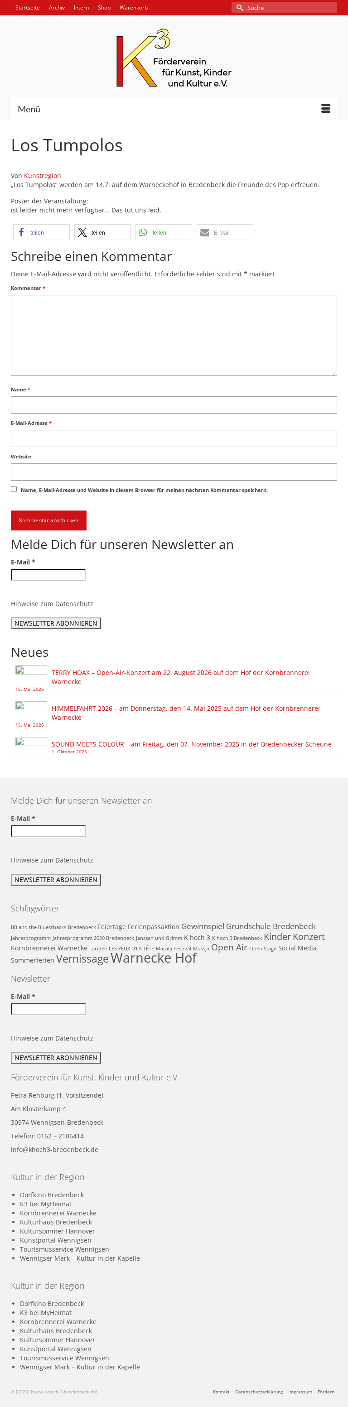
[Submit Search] (238, 7)
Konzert (309, 936)
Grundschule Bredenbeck (271, 926)
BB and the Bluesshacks (38, 927)
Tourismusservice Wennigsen (64, 1249)
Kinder (277, 936)
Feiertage (112, 926)
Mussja (201, 948)
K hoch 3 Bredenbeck (237, 938)
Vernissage (82, 959)
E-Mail (23, 562)
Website (21, 456)
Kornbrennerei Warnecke (49, 948)
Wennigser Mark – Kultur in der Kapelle (80, 1258)
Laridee (98, 948)
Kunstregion (42, 175)
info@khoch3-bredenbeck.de (54, 1149)
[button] (41, 232)
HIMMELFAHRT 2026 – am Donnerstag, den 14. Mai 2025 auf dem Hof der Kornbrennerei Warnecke (186, 713)
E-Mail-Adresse (31, 422)
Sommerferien (32, 960)
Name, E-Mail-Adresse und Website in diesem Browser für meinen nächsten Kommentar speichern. (144, 490)
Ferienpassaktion (153, 926)
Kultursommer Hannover (57, 1231)
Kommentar (28, 287)
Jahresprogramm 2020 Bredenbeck (93, 938)
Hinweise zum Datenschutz (52, 603)
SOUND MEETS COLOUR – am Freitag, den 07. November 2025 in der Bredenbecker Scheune (192, 744)
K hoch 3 (197, 937)
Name (20, 389)
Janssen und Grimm (159, 938)
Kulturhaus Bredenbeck (56, 1222)
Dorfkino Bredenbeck (52, 1194)
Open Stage (262, 948)
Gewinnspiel (202, 926)
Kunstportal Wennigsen (56, 1240)
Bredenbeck (82, 927)
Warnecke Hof (154, 958)
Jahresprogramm (31, 938)
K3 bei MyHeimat (46, 1204)
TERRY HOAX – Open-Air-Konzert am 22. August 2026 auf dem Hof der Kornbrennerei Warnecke (181, 677)
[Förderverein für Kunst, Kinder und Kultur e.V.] (174, 57)
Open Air (229, 947)
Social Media (297, 948)
